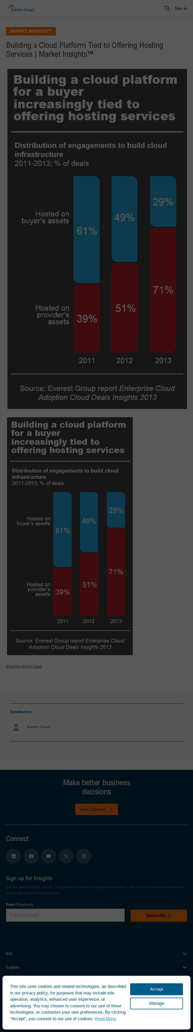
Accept (156, 989)
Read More (105, 1018)
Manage (156, 1003)
